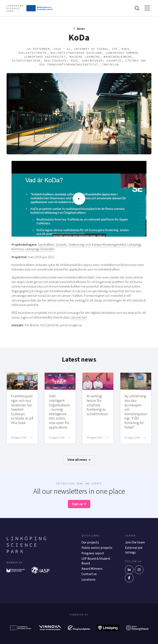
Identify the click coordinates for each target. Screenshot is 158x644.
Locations (88, 579)
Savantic (61, 244)
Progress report (92, 553)
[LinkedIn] (129, 570)
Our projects (90, 542)
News (81, 28)
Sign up (77, 504)
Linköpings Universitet (39, 249)
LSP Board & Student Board (95, 560)
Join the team (135, 542)
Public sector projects (96, 547)
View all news (77, 459)
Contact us (89, 574)
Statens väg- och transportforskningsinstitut (97, 244)
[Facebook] (129, 578)
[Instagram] (139, 570)
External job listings (133, 550)
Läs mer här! (79, 317)
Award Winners (91, 568)
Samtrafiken (46, 244)
